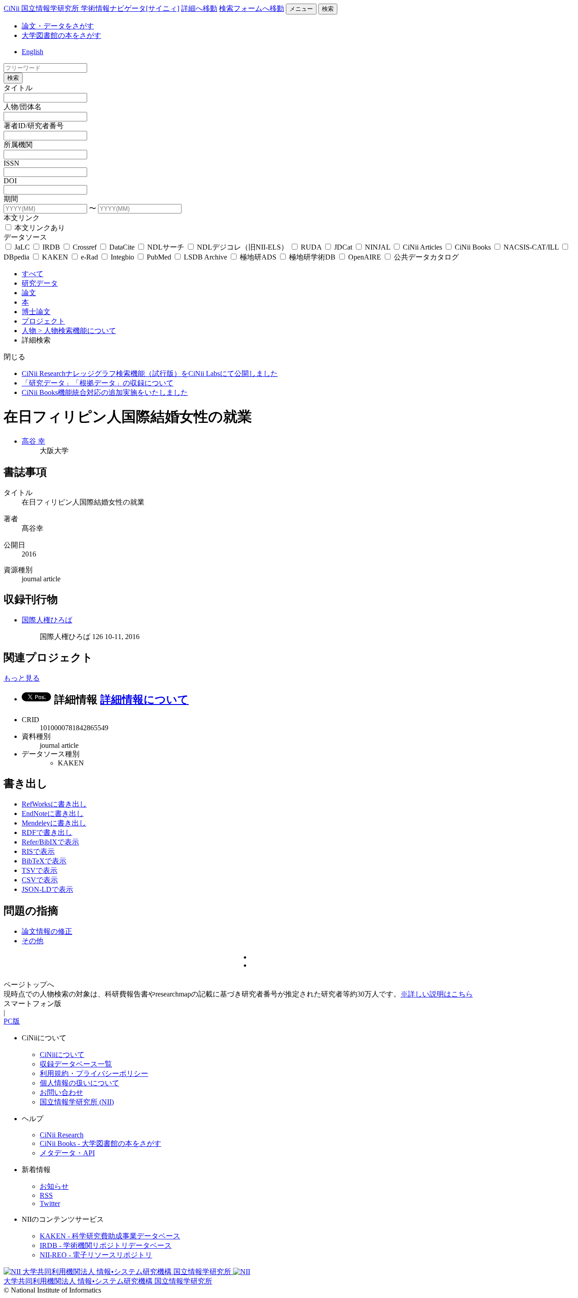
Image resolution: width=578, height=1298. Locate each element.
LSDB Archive (205, 257)
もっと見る (22, 678)
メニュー (301, 8)
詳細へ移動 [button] (199, 8)
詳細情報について (144, 699)
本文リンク (22, 218)
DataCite (121, 247)
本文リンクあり (39, 228)
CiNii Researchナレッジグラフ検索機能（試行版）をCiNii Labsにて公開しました (150, 373)
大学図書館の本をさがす (61, 35)
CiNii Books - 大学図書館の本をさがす (100, 1143)
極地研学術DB (312, 257)
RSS (46, 1195)
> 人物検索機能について (77, 330)
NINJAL (377, 247)
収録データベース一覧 (76, 1064)
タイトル (18, 88)
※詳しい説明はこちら (437, 994)
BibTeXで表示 (44, 861)
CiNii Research (62, 1135)
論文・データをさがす (58, 26)
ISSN (11, 163)
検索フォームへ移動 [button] (251, 8)
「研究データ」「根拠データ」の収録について (97, 383)
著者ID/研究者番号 (34, 126)
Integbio (122, 257)
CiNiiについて (62, 1054)
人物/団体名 (23, 107)
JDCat (343, 247)
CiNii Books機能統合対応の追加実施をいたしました (105, 392)
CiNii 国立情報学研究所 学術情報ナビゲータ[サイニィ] (91, 8)
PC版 (12, 1021)
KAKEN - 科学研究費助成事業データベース (110, 1236)
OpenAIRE (364, 257)
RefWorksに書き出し (54, 804)
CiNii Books (473, 247)
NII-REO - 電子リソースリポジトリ (96, 1255)
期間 (11, 199)
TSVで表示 (39, 870)
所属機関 (18, 144)
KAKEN (55, 257)
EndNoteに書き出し (53, 813)
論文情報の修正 (47, 931)
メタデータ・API (67, 1153)
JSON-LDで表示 (47, 889)
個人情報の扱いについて (79, 1083)
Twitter (50, 1203)
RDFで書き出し (47, 832)
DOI (10, 181)
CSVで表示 (40, 880)
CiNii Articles (422, 247)
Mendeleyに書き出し (54, 823)
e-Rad (89, 257)
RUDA (311, 247)
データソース (25, 237)
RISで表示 (38, 851)
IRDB (51, 247)
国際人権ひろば (47, 620)
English (32, 52)
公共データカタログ (425, 257)
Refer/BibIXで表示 (50, 842)
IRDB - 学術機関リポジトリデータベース (106, 1245)
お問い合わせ (61, 1092)
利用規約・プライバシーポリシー (94, 1073)
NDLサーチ (165, 247)
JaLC (22, 247)
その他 (32, 941)
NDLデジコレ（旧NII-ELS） (242, 247)
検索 (328, 8)
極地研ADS (258, 257)
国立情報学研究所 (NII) (77, 1102)
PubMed (159, 257)
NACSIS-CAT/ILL (531, 247)
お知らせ (54, 1186)
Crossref (84, 247)
